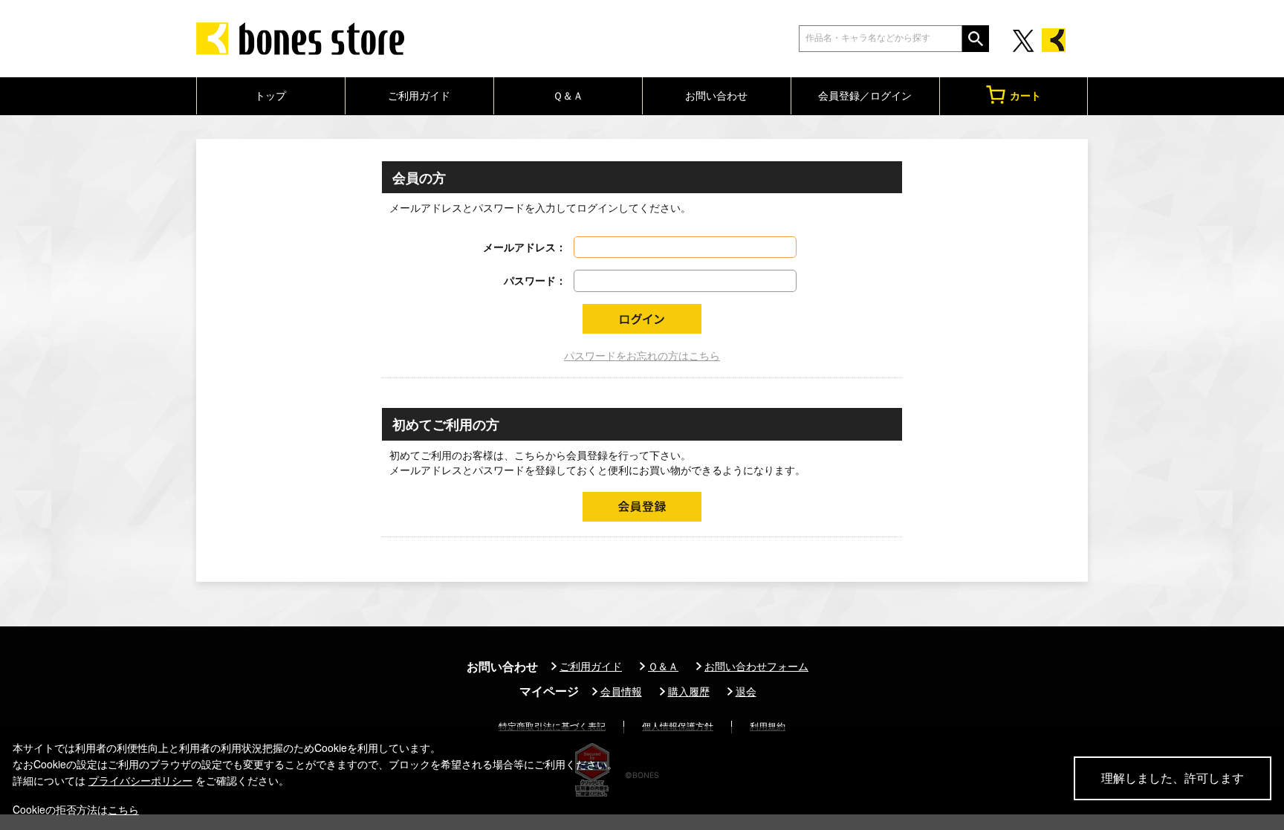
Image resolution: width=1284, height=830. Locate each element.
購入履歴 (689, 691)
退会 (746, 691)
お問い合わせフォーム (756, 666)
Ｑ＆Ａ (568, 95)
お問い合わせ (716, 95)
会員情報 (621, 691)
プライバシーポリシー (140, 780)
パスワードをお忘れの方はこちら (642, 355)
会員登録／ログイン (865, 95)
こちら (123, 809)
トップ (270, 95)
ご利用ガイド (419, 95)
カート (1025, 95)
